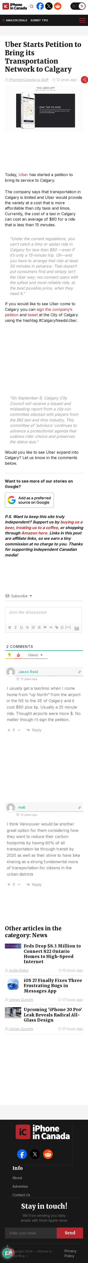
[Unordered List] (39, 627)
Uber (23, 174)
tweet (33, 314)
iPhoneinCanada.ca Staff (28, 80)
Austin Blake (19, 970)
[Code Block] (51, 627)
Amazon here (34, 532)
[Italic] (15, 627)
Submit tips (39, 20)
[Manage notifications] (11, 1252)
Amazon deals (16, 20)
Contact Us (21, 1195)
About (17, 1178)
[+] (68, 627)
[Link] (56, 627)
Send (70, 1233)
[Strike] (27, 627)
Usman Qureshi (21, 1000)
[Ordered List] (33, 627)
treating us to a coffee (37, 527)
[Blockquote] (45, 627)
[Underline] (21, 627)
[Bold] (9, 627)
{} (62, 627)
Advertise (20, 1186)
